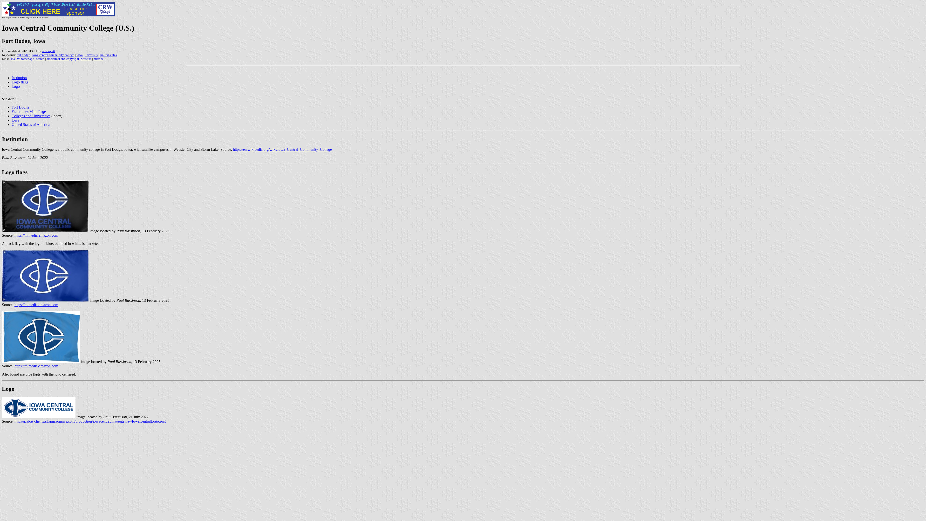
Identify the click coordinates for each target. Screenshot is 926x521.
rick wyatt (48, 51)
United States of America (31, 125)
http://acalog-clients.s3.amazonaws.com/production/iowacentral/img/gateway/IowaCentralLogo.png (90, 421)
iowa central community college (53, 55)
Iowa (15, 120)
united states (108, 55)
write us (86, 59)
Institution (19, 78)
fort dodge (23, 55)
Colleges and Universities (31, 116)
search (40, 59)
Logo (16, 86)
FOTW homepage (22, 59)
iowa (79, 55)
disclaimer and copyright (63, 59)
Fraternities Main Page (29, 112)
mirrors (98, 59)
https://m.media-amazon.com (36, 235)
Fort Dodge (20, 107)
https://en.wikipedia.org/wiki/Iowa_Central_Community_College (282, 149)
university (91, 55)
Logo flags (20, 82)
